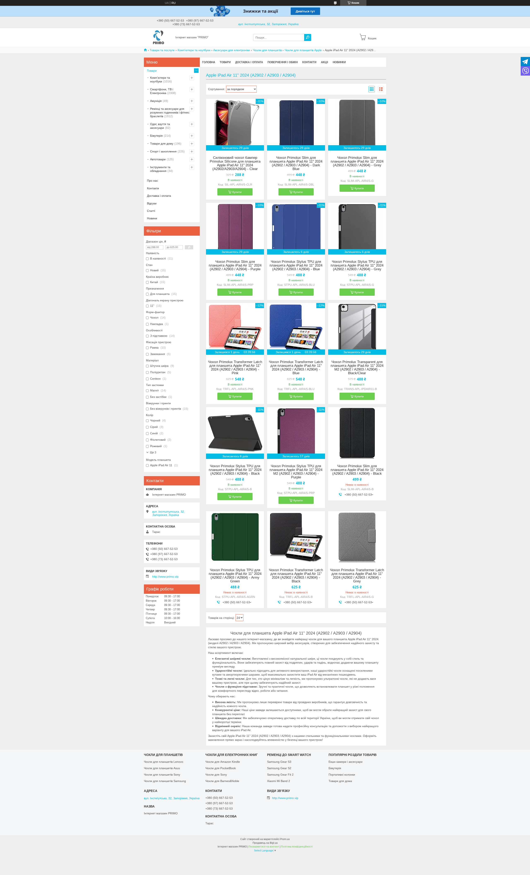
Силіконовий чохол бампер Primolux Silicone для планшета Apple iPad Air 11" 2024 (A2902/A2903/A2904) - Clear (235, 163)
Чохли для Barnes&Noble (222, 781)
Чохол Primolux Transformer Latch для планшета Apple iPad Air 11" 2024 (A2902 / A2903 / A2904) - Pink (235, 367)
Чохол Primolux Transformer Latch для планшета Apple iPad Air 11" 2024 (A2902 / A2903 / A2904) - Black (296, 575)
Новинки (339, 62)
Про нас (152, 180)
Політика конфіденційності (297, 846)
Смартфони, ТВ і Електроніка (161, 91)
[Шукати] (307, 37)
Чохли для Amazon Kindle (222, 761)
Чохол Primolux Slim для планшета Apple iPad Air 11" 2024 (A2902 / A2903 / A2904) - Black (357, 470)
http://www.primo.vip (165, 576)
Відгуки (152, 203)
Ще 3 (153, 452)
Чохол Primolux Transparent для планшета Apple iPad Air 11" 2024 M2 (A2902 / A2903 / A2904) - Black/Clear (357, 367)
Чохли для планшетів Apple (303, 50)
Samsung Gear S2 (279, 768)
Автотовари (158, 159)
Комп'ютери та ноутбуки (194, 50)
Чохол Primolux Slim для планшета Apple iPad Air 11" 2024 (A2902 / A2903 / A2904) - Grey (357, 161)
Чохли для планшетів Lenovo (163, 761)
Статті (151, 210)
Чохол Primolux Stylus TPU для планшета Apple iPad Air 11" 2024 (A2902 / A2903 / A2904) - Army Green (235, 575)
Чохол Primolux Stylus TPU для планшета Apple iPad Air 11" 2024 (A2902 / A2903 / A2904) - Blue (296, 265)
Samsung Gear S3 (279, 761)
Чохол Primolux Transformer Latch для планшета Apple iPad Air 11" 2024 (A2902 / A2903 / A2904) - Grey (357, 575)
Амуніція (156, 101)
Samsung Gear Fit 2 (280, 774)
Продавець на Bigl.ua (265, 842)
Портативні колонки (342, 774)
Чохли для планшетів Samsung (165, 781)
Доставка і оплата (249, 62)
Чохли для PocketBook (220, 768)
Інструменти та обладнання (160, 169)
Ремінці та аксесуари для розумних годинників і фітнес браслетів (169, 112)
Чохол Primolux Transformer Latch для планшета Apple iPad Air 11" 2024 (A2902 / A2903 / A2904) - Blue (296, 367)
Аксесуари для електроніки (231, 50)
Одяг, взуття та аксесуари (160, 125)
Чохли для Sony (216, 774)
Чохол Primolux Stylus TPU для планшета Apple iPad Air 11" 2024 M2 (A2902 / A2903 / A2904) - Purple (296, 471)
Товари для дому (161, 143)
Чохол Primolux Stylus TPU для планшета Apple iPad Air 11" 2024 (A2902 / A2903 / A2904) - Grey (357, 265)
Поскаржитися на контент (264, 846)
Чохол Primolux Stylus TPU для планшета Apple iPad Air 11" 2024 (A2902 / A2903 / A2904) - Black (235, 470)
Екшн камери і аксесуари (346, 761)
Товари (225, 62)
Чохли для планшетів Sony (162, 774)
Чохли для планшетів (267, 50)
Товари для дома (340, 781)
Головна (208, 62)
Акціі (324, 62)
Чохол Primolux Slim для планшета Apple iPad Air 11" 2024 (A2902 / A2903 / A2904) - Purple (235, 265)
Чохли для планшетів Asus (162, 768)
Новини (152, 218)
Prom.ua (285, 839)
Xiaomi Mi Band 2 (278, 781)
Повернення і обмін (282, 62)
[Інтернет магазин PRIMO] (158, 37)
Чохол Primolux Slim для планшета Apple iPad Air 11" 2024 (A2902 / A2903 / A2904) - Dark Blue (296, 163)
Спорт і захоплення (163, 151)
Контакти (309, 62)
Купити (237, 192)
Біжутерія (156, 135)
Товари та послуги (162, 50)
